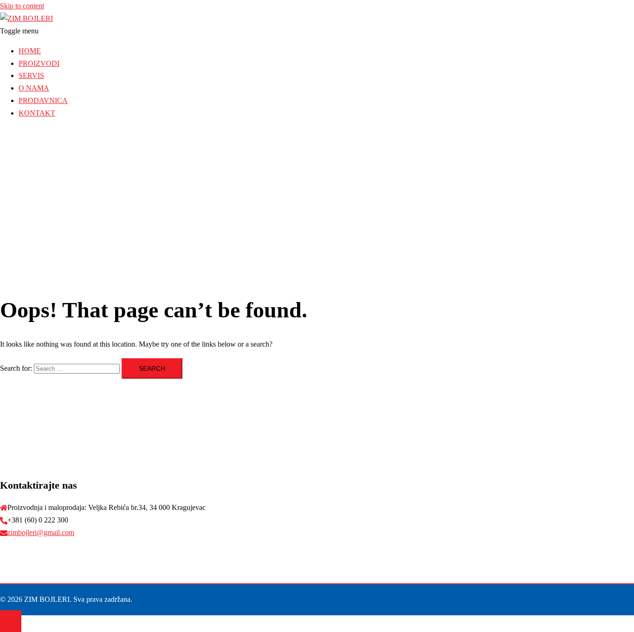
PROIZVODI (39, 63)
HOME (30, 51)
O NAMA (34, 88)
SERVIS (31, 75)
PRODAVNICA (43, 100)
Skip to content (22, 6)
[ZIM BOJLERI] (26, 18)
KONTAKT (37, 113)
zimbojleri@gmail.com (40, 532)
